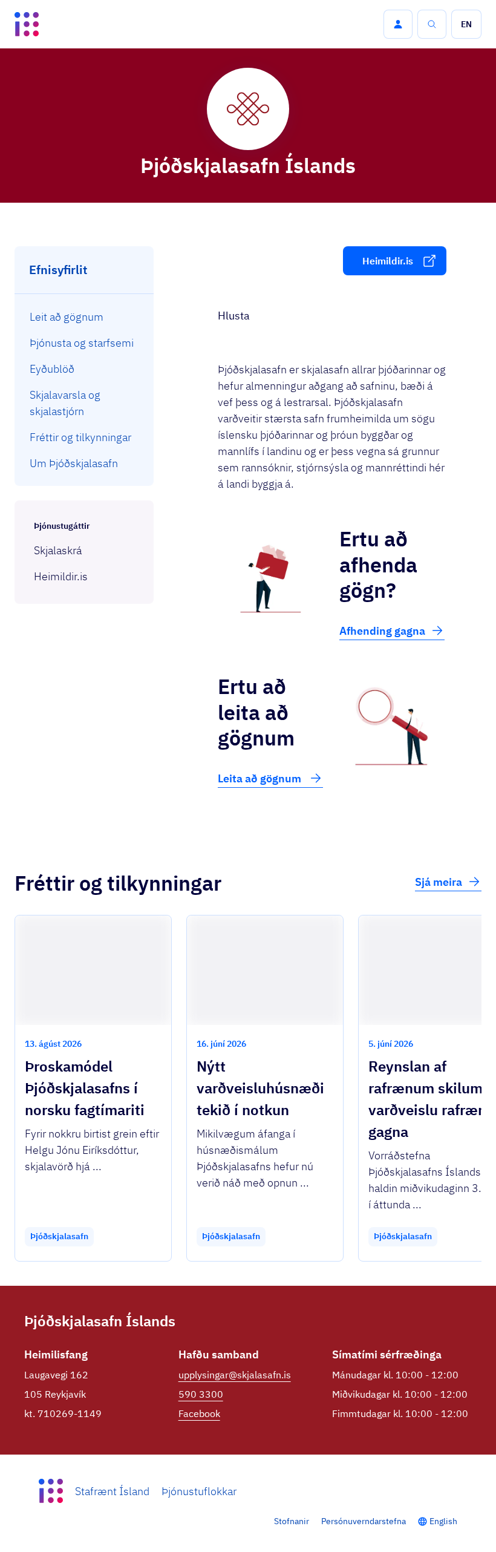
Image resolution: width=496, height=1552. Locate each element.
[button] (398, 24)
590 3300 (200, 1394)
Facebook (199, 1413)
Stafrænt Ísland (112, 1491)
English (443, 1521)
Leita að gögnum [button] (261, 778)
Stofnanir (291, 1521)
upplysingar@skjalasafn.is (234, 1375)
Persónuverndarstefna (363, 1521)
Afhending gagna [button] (382, 631)
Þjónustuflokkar (199, 1491)
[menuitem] (84, 317)
